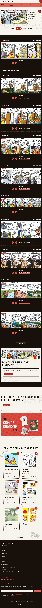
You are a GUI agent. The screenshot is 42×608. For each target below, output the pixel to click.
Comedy (7, 502)
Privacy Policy (3, 563)
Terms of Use (3, 569)
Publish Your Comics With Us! (6, 574)
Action (24, 476)
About (2, 559)
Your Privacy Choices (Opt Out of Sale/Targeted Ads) (11, 571)
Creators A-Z (3, 550)
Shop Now (6, 405)
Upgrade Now (8, 374)
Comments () (21, 60)
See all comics (20, 537)
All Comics (3, 556)
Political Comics (4, 555)
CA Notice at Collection (5, 566)
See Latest (22, 37)
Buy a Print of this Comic (24, 63)
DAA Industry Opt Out (4, 564)
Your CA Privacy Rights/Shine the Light (8, 567)
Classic (7, 476)
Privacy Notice (11, 595)
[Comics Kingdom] (7, 543)
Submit (37, 591)
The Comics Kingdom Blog (5, 552)
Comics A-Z (3, 548)
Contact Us (3, 561)
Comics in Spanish (4, 553)
